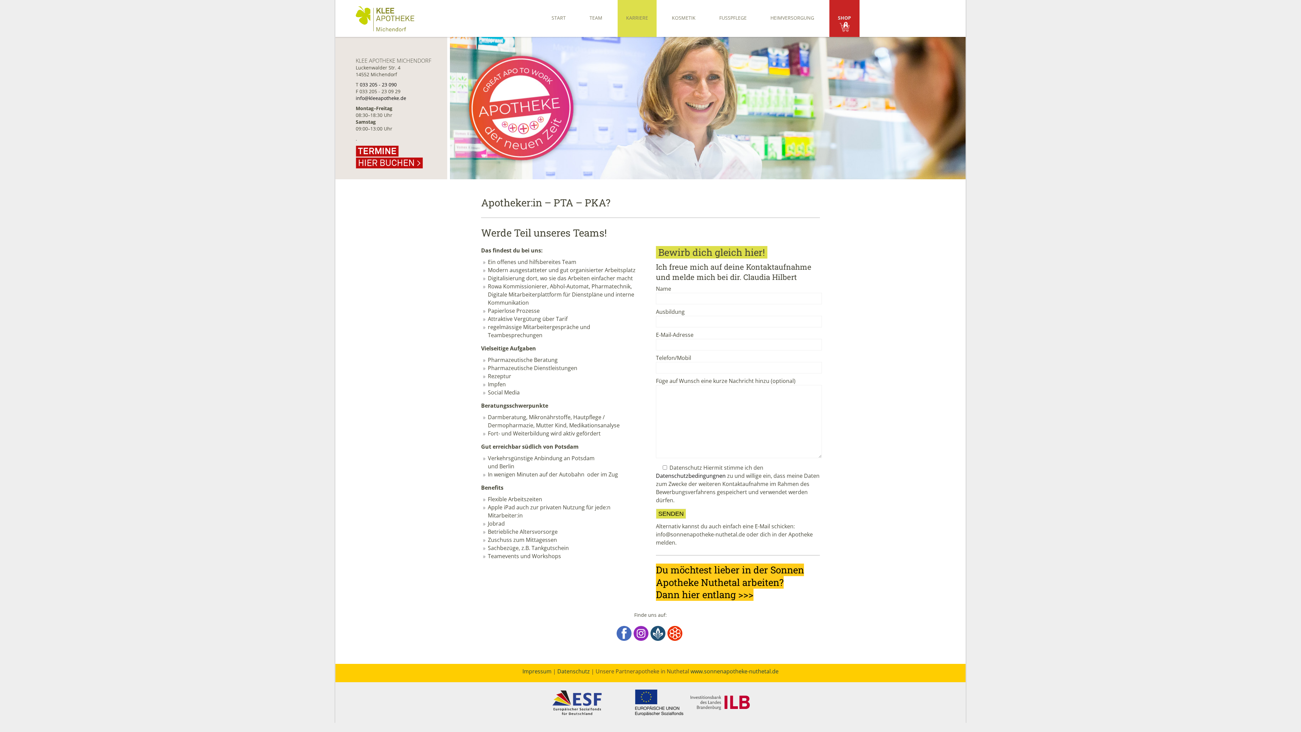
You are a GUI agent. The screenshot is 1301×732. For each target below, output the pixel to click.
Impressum (537, 671)
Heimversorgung (792, 18)
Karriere (637, 18)
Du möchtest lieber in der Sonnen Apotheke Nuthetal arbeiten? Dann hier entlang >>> (730, 582)
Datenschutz (573, 671)
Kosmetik (684, 18)
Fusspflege (733, 18)
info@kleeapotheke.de (381, 98)
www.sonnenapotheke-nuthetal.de (734, 671)
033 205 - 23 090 (378, 84)
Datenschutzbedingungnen (691, 476)
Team (596, 18)
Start (559, 18)
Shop (844, 18)
